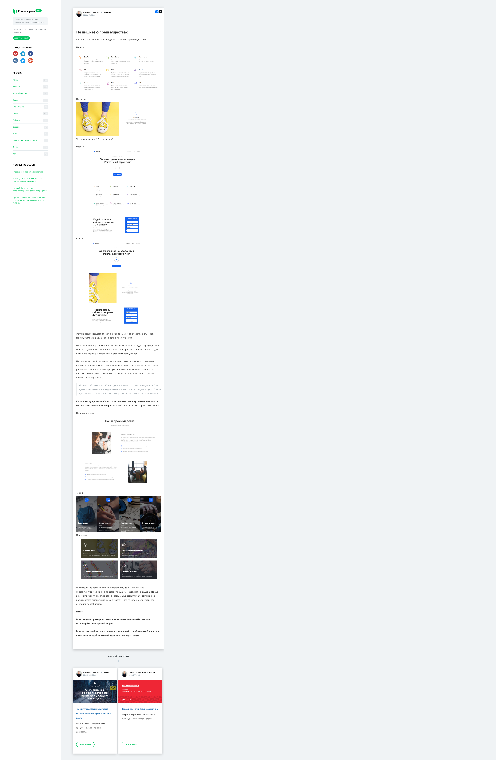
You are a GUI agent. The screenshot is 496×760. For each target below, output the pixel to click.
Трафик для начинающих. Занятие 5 (140, 709)
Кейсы (30, 80)
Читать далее (85, 744)
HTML (30, 133)
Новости (30, 86)
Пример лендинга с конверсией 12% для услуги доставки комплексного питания (29, 200)
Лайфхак (30, 120)
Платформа (28, 11)
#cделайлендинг (30, 93)
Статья (30, 113)
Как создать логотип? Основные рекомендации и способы (27, 180)
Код (30, 154)
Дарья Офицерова (91, 12)
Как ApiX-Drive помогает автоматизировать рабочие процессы (30, 189)
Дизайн (30, 127)
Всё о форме (30, 107)
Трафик (30, 147)
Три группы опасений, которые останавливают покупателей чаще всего (93, 713)
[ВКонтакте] (156, 11)
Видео (30, 100)
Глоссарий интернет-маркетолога (28, 172)
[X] (160, 11)
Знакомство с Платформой (30, 140)
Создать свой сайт (21, 38)
